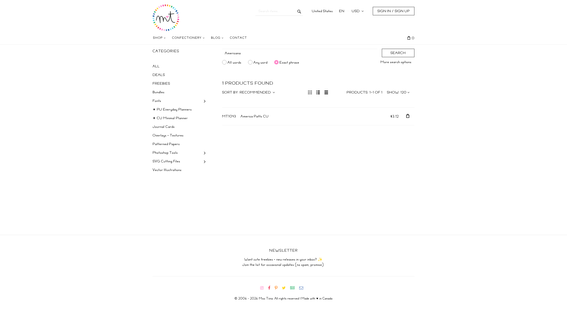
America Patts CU (255, 116)
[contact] (303, 288)
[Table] (326, 92)
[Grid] (310, 92)
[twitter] (285, 288)
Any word (260, 62)
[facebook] (271, 288)
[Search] (299, 11)
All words (234, 62)
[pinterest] (278, 288)
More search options (396, 62)
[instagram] (263, 288)
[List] (318, 92)
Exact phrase (289, 62)
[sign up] (294, 288)
